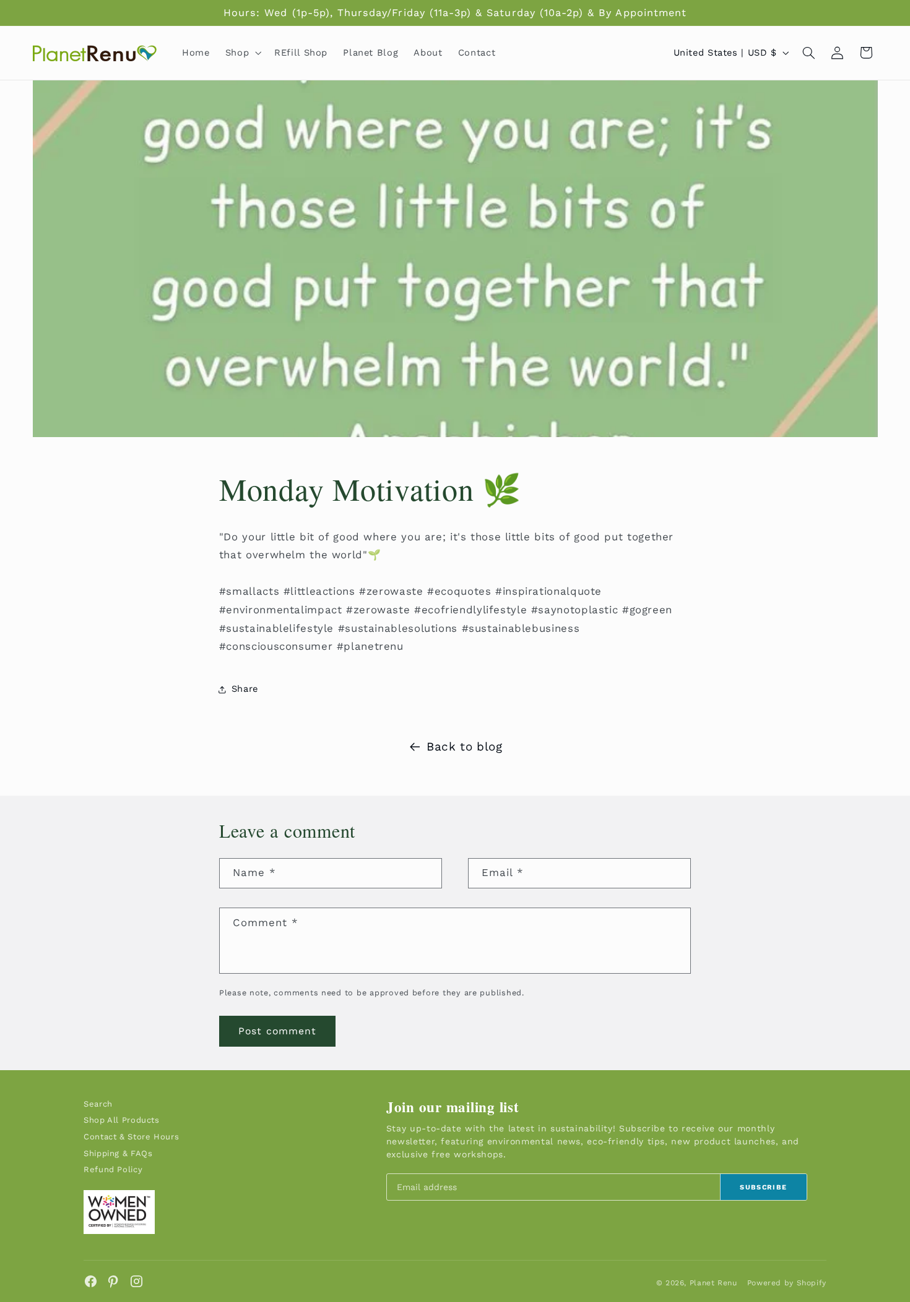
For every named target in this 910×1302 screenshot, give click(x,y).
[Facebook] (91, 1281)
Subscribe (763, 1187)
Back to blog (465, 746)
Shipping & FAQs (118, 1153)
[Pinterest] (113, 1281)
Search (98, 1103)
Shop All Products (122, 1120)
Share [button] (245, 688)
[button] (241, 52)
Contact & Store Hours (131, 1136)
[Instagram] (136, 1281)
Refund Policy (113, 1169)
